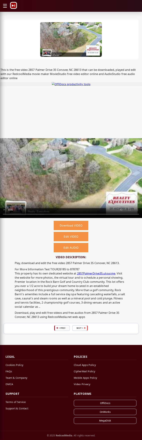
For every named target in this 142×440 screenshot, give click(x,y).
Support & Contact (17, 408)
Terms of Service (16, 402)
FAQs (9, 371)
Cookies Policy (14, 365)
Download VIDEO (71, 225)
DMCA (9, 384)
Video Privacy (82, 384)
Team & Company (16, 377)
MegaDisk (105, 420)
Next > (80, 328)
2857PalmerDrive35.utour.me (96, 273)
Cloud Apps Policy (85, 365)
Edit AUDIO (71, 247)
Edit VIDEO (71, 236)
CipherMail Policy (84, 371)
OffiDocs (105, 403)
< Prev (62, 328)
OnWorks (105, 412)
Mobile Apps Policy (85, 377)
